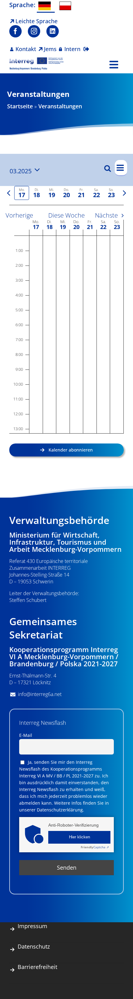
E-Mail (25, 735)
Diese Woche (66, 215)
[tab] (21, 193)
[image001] (36, 59)
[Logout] (86, 45)
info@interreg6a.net (40, 694)
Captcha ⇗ (95, 847)
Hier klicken (79, 837)
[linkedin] (52, 31)
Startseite (20, 106)
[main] (66, 310)
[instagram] (34, 31)
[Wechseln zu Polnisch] (67, 6)
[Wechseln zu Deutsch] (46, 6)
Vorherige (19, 215)
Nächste (106, 215)
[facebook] (15, 31)
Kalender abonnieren (71, 450)
